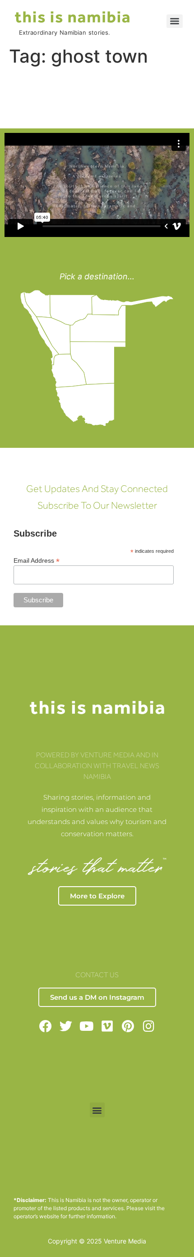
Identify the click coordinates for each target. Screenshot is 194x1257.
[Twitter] (66, 1026)
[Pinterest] (128, 1026)
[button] (97, 1109)
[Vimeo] (107, 1026)
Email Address (37, 560)
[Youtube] (87, 1026)
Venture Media (125, 1241)
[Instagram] (149, 1026)
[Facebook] (45, 1026)
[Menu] (174, 21)
